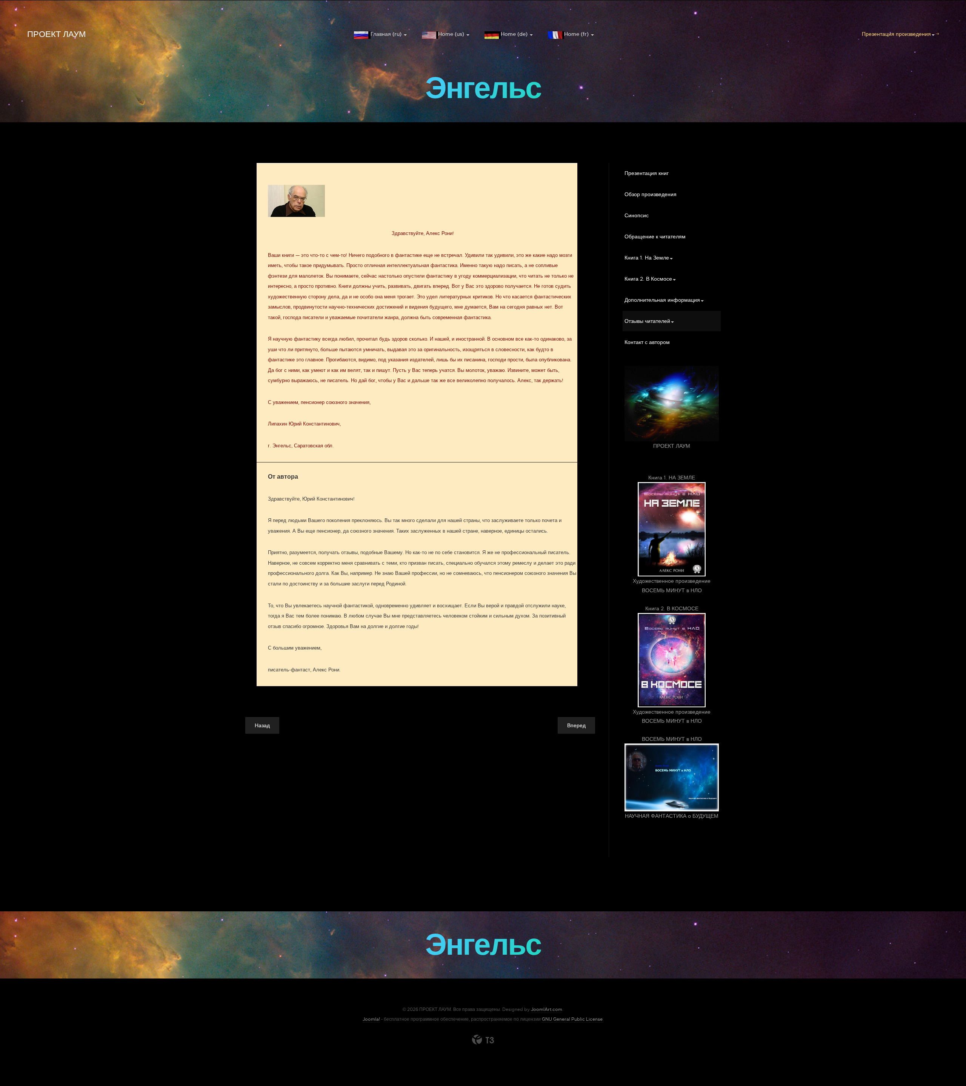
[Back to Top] (942, 1062)
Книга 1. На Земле (647, 257)
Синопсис (637, 215)
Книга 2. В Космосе (648, 278)
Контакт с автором (647, 342)
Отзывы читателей (647, 321)
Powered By (483, 1039)
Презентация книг (647, 173)
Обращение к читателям (655, 236)
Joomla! (371, 1019)
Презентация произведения (896, 34)
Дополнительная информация (662, 299)
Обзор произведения (651, 194)
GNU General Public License (572, 1019)
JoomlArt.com (546, 1009)
